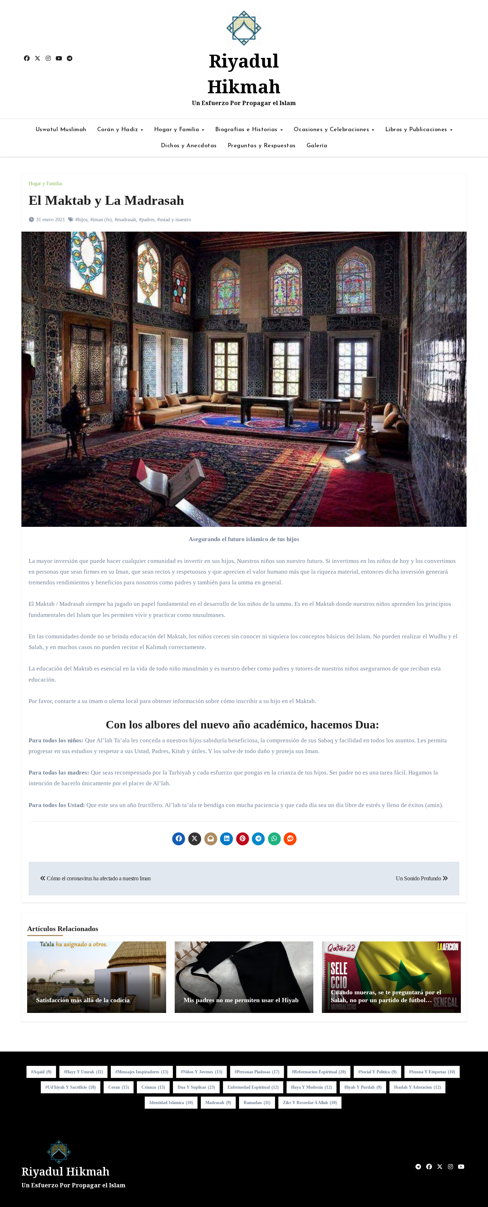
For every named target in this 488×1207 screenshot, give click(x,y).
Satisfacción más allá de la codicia (83, 1000)
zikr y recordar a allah (310, 1102)
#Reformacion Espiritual (319, 1071)
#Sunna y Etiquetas (432, 1071)
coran (118, 1087)
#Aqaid (41, 1071)
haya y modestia (311, 1087)
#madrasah (125, 219)
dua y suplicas (196, 1087)
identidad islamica (171, 1102)
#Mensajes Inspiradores (141, 1071)
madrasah (218, 1102)
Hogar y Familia (177, 130)
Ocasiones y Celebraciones (332, 130)
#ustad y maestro (174, 219)
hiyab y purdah (363, 1087)
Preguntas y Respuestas (262, 146)
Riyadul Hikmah (65, 1171)
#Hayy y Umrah (83, 1071)
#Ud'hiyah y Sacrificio (70, 1087)
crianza (153, 1087)
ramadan (257, 1102)
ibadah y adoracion (417, 1087)
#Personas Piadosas (257, 1071)
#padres (146, 219)
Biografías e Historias (247, 130)
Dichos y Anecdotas (189, 146)
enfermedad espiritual (253, 1087)
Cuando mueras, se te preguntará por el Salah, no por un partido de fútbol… (386, 996)
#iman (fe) (101, 219)
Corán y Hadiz (118, 130)
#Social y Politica (377, 1071)
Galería (317, 146)
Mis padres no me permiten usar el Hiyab (241, 1000)
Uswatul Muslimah (61, 130)
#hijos (81, 219)
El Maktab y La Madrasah (106, 200)
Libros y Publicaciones (417, 130)
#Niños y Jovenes (201, 1071)
